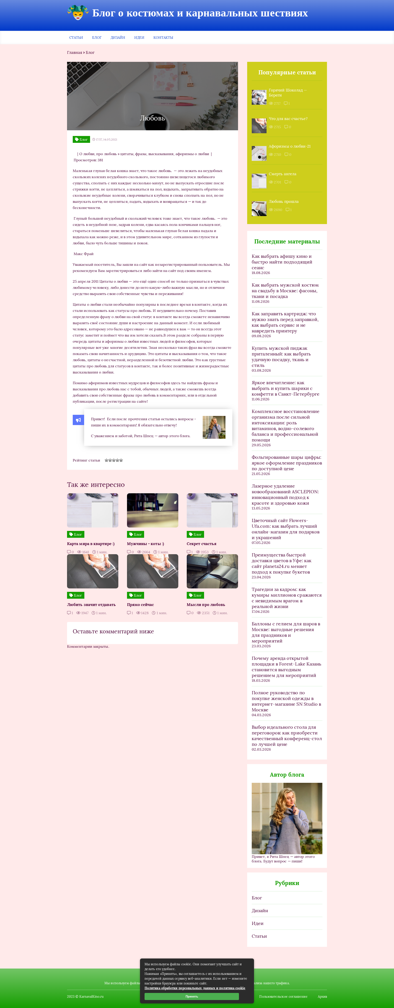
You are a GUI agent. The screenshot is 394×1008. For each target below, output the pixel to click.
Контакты (163, 37)
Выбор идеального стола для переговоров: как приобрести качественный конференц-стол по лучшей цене (287, 735)
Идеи (139, 37)
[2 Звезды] (110, 460)
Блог (96, 37)
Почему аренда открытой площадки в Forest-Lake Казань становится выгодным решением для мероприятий (286, 666)
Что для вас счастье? (288, 118)
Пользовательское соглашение (283, 997)
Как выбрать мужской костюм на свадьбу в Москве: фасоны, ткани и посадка (285, 290)
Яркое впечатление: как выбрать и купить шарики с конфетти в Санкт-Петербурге (285, 388)
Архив (322, 997)
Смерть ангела (282, 173)
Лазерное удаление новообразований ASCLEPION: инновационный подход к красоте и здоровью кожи (285, 494)
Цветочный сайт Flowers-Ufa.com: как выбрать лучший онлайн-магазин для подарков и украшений (285, 528)
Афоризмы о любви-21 (290, 146)
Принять (192, 996)
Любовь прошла (284, 201)
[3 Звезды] (114, 460)
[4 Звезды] (117, 460)
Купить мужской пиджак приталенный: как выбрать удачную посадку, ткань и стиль (281, 356)
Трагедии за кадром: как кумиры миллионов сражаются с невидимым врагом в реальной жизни (287, 597)
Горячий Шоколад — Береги (288, 93)
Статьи (76, 37)
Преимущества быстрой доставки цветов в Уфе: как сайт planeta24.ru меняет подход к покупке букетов (281, 563)
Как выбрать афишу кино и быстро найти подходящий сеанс (282, 261)
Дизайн (118, 37)
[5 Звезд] (121, 460)
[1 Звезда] (106, 460)
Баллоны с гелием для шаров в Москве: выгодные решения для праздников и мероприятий (286, 632)
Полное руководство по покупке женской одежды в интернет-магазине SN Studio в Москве (286, 701)
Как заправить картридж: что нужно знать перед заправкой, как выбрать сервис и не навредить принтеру (285, 322)
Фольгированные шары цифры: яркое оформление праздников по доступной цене (287, 462)
